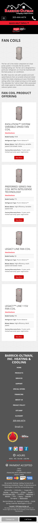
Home (19, 367)
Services (19, 378)
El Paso (23, 492)
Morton (7, 496)
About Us (19, 400)
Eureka (30, 492)
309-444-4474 (19, 420)
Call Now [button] (28, 519)
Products (19, 373)
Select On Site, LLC (24, 506)
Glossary (19, 416)
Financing (19, 394)
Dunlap (5, 492)
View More (19, 158)
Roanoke (28, 496)
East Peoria (14, 492)
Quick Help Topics (18, 23)
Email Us (19, 426)
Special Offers (19, 389)
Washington (24, 498)
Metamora (29, 494)
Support (19, 384)
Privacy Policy (19, 405)
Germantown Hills (9, 494)
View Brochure (10, 133)
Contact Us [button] (10, 519)
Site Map (19, 410)
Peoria (21, 496)
